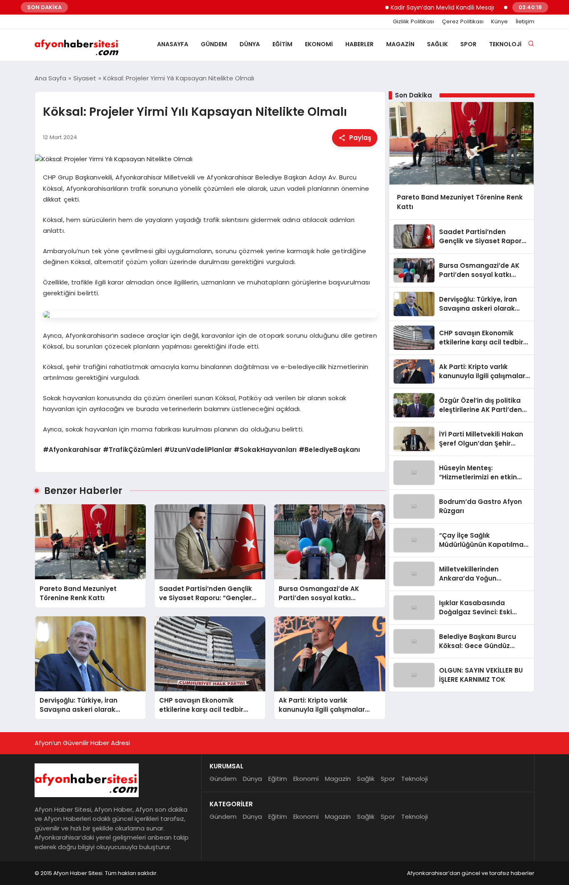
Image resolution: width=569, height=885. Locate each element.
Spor (468, 44)
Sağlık (437, 44)
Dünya (250, 44)
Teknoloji (505, 44)
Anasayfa (172, 44)
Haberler (359, 44)
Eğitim (282, 44)
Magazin (400, 44)
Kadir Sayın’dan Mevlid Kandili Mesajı (424, 7)
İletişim (525, 21)
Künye (499, 21)
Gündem (214, 44)
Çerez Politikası (463, 21)
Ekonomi (319, 44)
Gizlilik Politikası (413, 21)
